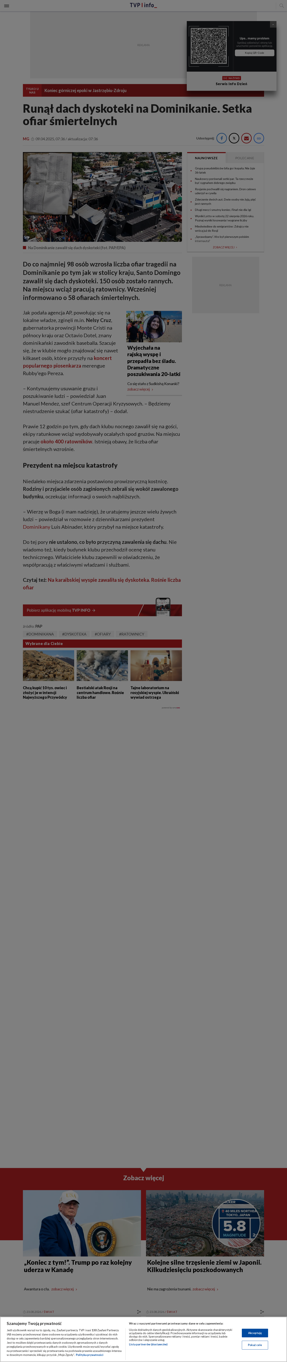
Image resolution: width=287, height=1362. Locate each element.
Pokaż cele (255, 1345)
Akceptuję (255, 1333)
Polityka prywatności (89, 1355)
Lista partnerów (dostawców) (148, 1344)
